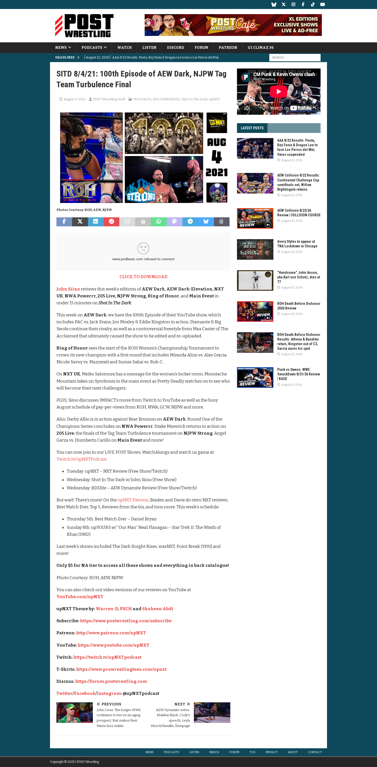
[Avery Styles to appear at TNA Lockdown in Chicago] (255, 249)
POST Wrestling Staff (109, 99)
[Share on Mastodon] (174, 222)
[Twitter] (283, 4)
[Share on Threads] (222, 222)
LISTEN (149, 47)
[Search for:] (295, 57)
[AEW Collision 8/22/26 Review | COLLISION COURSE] (255, 218)
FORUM (201, 47)
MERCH (214, 752)
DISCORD (175, 47)
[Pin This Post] (111, 222)
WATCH (124, 47)
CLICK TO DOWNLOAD (143, 276)
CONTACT (315, 752)
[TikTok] (312, 4)
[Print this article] (143, 222)
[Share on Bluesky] (206, 222)
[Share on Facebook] (64, 222)
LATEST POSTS (252, 128)
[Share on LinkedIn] (96, 222)
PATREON (228, 47)
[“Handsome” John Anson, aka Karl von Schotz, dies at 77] (255, 280)
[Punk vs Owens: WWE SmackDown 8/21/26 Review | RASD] (255, 377)
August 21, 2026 (291, 384)
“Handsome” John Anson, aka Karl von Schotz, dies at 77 (298, 277)
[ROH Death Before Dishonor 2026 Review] (255, 311)
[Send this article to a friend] (127, 222)
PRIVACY (271, 752)
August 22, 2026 (291, 160)
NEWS (61, 47)
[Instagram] (293, 4)
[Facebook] (303, 4)
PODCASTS (92, 47)
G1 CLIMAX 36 (261, 47)
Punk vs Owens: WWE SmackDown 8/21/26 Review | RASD (298, 374)
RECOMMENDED (166, 99)
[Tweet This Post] (80, 222)
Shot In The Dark (195, 99)
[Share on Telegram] (190, 222)
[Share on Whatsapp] (158, 222)
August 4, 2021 (75, 99)
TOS (252, 752)
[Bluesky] (273, 4)
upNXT (214, 99)
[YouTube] (322, 4)
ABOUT (293, 752)
